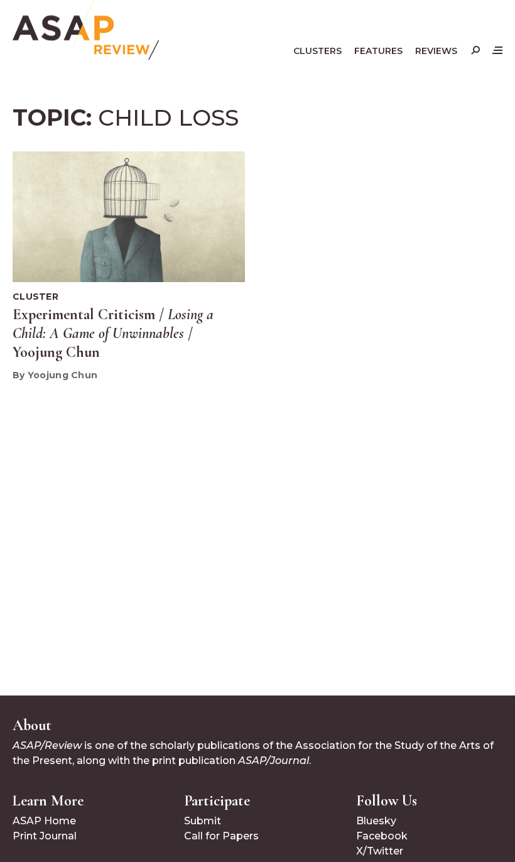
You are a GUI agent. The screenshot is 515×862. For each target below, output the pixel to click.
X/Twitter (379, 851)
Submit (202, 821)
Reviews (436, 51)
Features (378, 51)
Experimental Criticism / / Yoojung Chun (113, 333)
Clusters (317, 51)
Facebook (382, 836)
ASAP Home (44, 821)
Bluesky (376, 821)
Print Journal (45, 836)
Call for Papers (221, 836)
